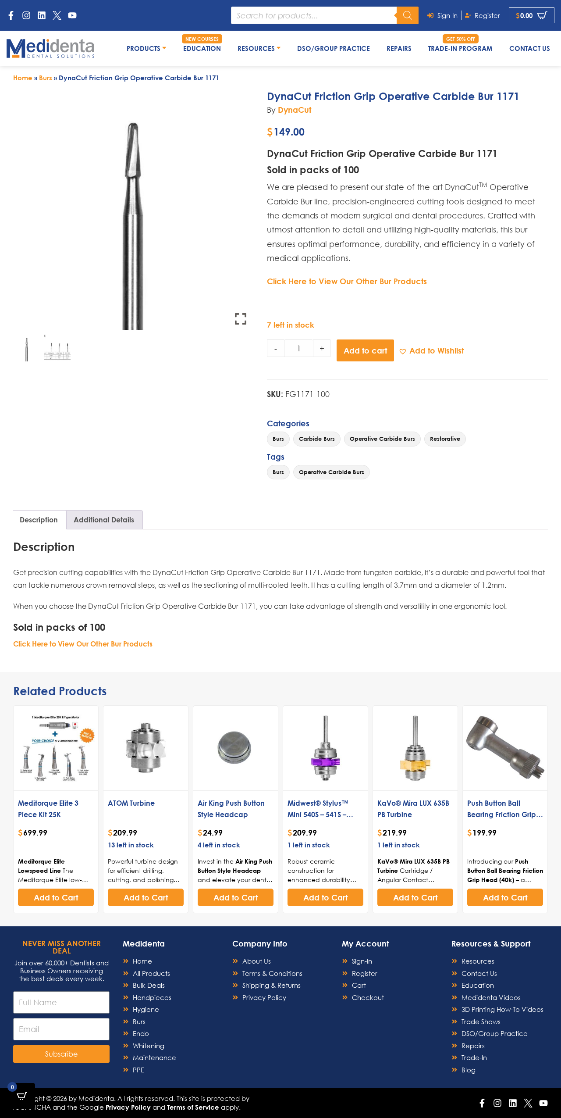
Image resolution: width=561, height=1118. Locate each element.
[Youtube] (72, 15)
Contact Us (529, 48)
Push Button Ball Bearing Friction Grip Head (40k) (501, 814)
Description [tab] (39, 519)
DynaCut (294, 109)
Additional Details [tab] (104, 519)
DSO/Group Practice (333, 48)
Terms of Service (193, 1107)
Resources (257, 48)
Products (144, 48)
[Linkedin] (41, 15)
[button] (431, 351)
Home (22, 78)
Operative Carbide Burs (382, 438)
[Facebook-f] (11, 15)
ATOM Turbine (131, 803)
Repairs (399, 48)
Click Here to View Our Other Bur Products (347, 281)
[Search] (408, 15)
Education (202, 48)
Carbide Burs (317, 438)
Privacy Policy (128, 1107)
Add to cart (365, 350)
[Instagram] (26, 15)
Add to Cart (56, 897)
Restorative (445, 438)
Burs (45, 78)
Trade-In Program (460, 48)
